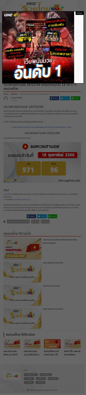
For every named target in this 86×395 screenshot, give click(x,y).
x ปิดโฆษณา (79, 13)
